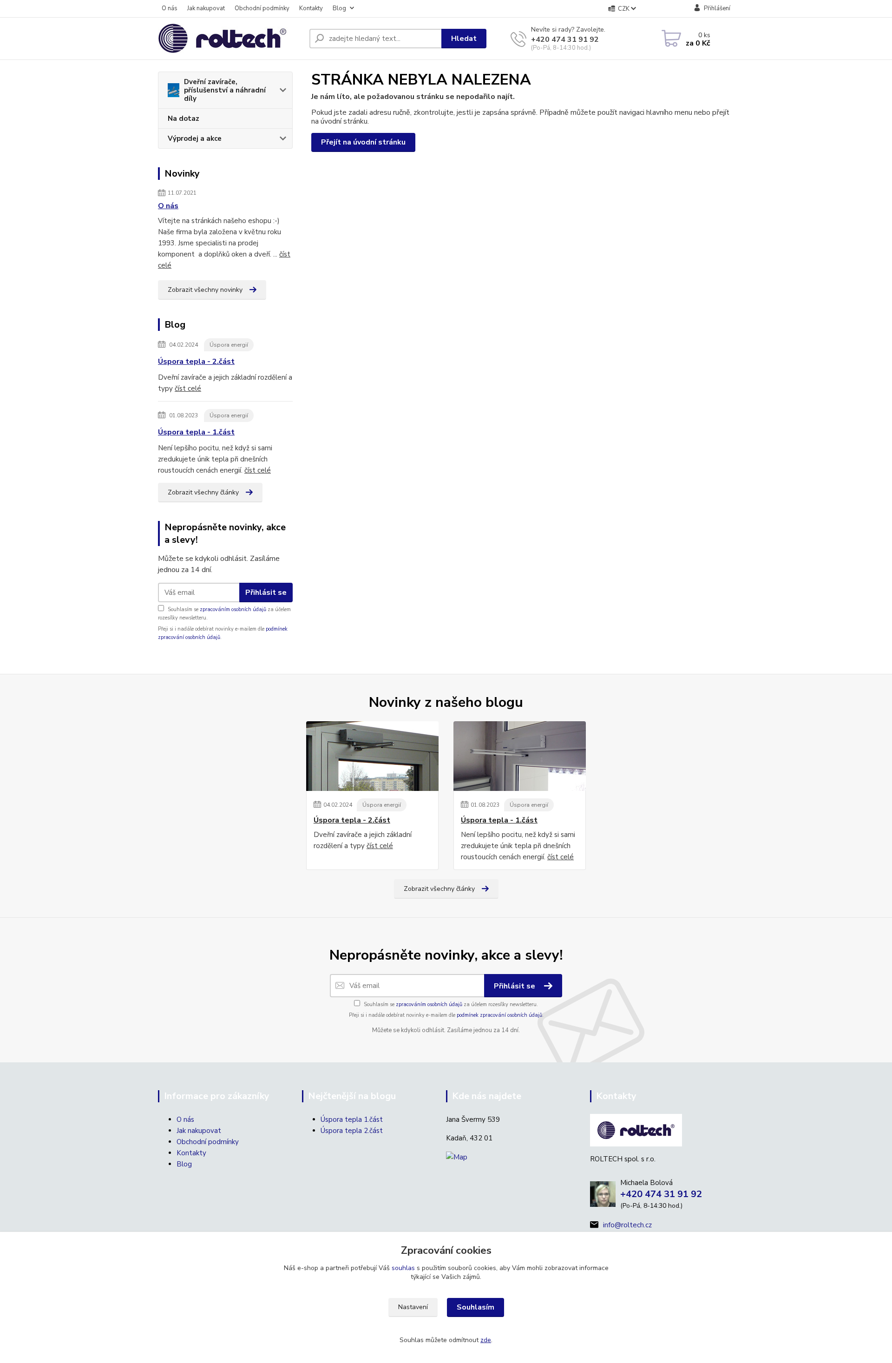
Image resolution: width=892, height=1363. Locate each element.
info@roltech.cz (627, 1225)
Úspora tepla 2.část (352, 1130)
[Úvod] (230, 38)
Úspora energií (229, 345)
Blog (339, 8)
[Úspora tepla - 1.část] (519, 756)
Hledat (464, 38)
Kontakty (311, 8)
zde (485, 1340)
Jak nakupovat (206, 8)
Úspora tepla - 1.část (196, 432)
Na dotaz (183, 118)
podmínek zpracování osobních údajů (499, 1015)
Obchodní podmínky (262, 8)
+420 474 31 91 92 (565, 39)
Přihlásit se (266, 592)
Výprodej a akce (195, 138)
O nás (169, 8)
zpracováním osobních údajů (233, 609)
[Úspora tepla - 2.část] (372, 756)
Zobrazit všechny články (203, 492)
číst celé (188, 388)
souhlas (403, 1268)
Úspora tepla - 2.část (196, 361)
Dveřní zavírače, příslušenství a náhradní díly (225, 90)
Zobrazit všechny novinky (205, 289)
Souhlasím (475, 1307)
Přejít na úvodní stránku (363, 142)
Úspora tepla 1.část (352, 1119)
